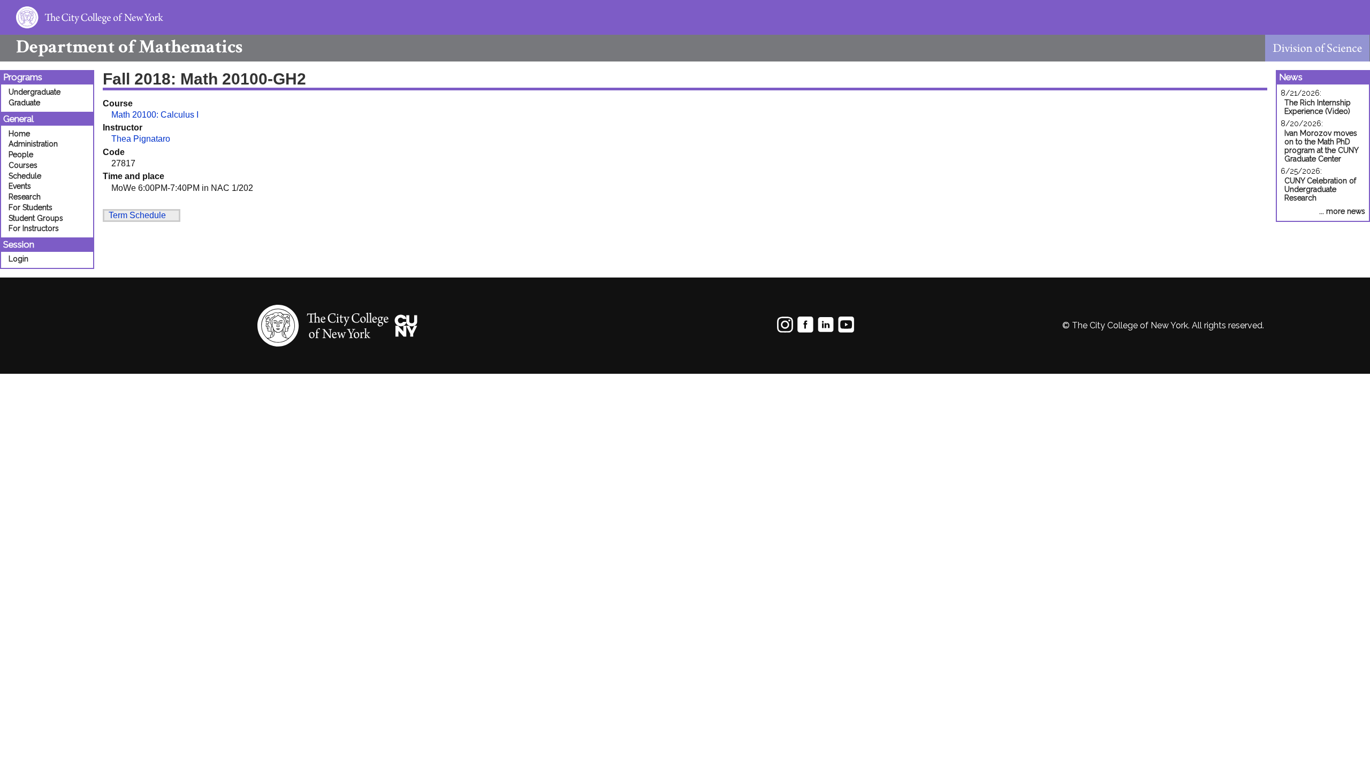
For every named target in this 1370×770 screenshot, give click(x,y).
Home (19, 133)
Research (25, 196)
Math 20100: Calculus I (155, 114)
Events (20, 186)
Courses (23, 165)
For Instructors (34, 228)
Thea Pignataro (140, 138)
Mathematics (129, 47)
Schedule (25, 176)
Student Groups (36, 218)
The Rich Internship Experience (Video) (1317, 107)
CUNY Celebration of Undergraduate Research (1320, 189)
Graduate (24, 102)
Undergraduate (34, 92)
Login (18, 259)
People (21, 154)
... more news (1342, 211)
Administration (33, 144)
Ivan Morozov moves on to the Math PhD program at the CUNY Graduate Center (1321, 146)
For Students (30, 207)
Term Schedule (137, 215)
